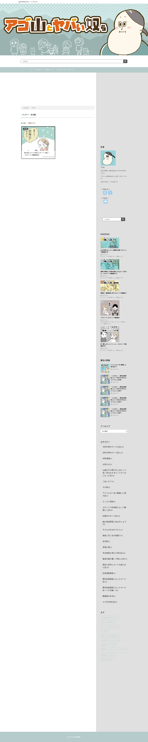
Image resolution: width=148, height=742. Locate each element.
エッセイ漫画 (108, 501)
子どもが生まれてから (112, 529)
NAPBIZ (77, 737)
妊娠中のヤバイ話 (110, 516)
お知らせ (106, 464)
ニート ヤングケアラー (110, 626)
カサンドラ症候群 (108, 622)
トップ (23, 70)
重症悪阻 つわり (108, 655)
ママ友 (105, 631)
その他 (105, 487)
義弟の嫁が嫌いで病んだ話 (65, 70)
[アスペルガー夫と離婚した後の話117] (105, 368)
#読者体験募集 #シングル (110, 617)
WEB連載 (106, 458)
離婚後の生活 (108, 596)
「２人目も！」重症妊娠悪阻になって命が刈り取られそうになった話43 (118, 389)
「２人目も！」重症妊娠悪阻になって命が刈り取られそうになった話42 (118, 400)
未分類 (25, 129)
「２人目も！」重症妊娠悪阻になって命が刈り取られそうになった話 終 (118, 377)
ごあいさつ (107, 481)
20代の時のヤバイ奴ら (108, 321)
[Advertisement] (58, 90)
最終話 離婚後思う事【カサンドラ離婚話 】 (114, 293)
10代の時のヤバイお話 (112, 447)
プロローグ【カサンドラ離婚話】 (110, 317)
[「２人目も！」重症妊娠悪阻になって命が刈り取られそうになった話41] (105, 412)
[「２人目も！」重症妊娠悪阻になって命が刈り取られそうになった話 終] (105, 379)
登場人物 (106, 547)
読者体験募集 (108, 573)
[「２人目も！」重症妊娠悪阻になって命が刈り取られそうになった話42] (105, 401)
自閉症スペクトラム (109, 645)
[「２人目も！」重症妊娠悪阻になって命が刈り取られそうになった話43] (105, 390)
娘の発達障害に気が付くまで (114, 522)
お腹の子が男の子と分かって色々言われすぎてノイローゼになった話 (114, 473)
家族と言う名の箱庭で (112, 535)
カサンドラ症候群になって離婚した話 (41, 70)
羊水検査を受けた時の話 (113, 553)
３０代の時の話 (109, 602)
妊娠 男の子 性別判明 (110, 636)
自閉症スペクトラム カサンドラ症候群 (113, 649)
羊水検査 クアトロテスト (111, 640)
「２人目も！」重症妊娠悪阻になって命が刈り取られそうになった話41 (118, 411)
